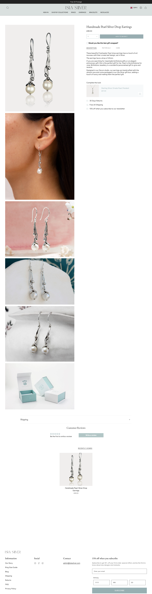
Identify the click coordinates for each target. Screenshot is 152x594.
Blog (7, 572)
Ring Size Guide (11, 567)
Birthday (96, 578)
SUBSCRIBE (119, 590)
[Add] (140, 93)
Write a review (91, 435)
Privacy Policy (10, 589)
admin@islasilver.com (71, 563)
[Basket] (145, 7)
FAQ (7, 584)
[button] (7, 7)
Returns (8, 580)
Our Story (9, 563)
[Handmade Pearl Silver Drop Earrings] (76, 469)
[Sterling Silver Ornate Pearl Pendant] (92, 91)
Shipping (24, 419)
